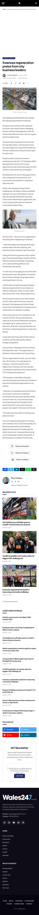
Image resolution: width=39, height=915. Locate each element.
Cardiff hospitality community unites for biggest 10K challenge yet (18, 557)
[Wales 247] (19, 3)
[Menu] (3, 3)
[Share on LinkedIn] (24, 83)
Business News (7, 868)
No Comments (23, 78)
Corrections (19, 904)
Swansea (5, 855)
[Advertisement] (19, 33)
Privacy (9, 904)
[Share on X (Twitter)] (15, 83)
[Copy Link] (19, 83)
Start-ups (5, 888)
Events (4, 878)
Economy (5, 884)
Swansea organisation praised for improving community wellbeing (16, 590)
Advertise (19, 901)
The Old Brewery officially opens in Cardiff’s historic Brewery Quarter (16, 523)
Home (4, 9)
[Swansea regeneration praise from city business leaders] (19, 99)
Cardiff (4, 852)
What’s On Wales (8, 836)
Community (6, 839)
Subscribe (19, 776)
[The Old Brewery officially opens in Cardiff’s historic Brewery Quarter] (19, 508)
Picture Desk (29, 901)
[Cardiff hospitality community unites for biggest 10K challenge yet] (19, 542)
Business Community (8, 58)
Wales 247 (22, 909)
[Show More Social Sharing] (28, 83)
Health (4, 845)
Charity (4, 849)
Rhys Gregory (13, 75)
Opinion (5, 881)
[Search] (36, 3)
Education (5, 842)
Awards (4, 871)
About (11, 901)
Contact (29, 904)
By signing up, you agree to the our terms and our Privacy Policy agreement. (20, 771)
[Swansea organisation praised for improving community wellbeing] (19, 576)
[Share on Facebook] (11, 83)
